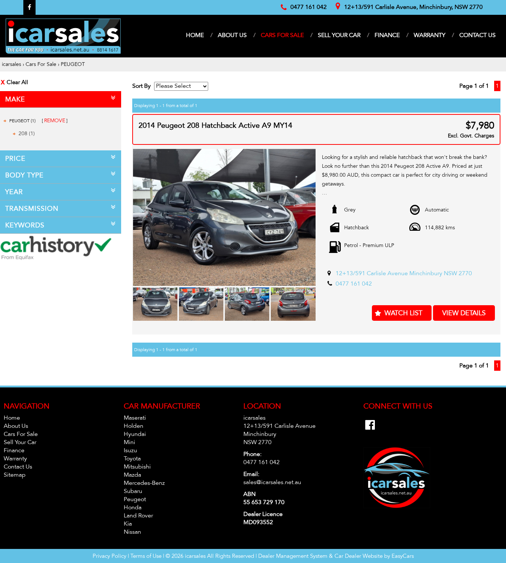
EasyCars (403, 556)
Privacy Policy (110, 556)
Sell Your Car (339, 35)
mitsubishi (137, 466)
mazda (132, 475)
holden (133, 426)
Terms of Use (146, 556)
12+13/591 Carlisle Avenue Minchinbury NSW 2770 (404, 273)
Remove (54, 120)
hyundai (135, 434)
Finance (387, 35)
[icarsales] (63, 36)
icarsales (11, 64)
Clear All (17, 82)
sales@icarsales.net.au (272, 482)
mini (129, 442)
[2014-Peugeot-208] (224, 217)
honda (133, 507)
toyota (132, 458)
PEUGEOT (73, 64)
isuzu (130, 450)
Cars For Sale (282, 35)
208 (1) (27, 133)
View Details (464, 313)
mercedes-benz (144, 483)
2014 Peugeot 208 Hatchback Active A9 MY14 (215, 125)
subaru (133, 491)
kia (128, 523)
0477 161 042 (354, 283)
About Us (232, 35)
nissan (132, 532)
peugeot (135, 499)
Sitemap (15, 475)
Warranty (429, 35)
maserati (135, 418)
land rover (138, 515)
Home (195, 35)
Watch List (403, 313)
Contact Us (477, 35)
